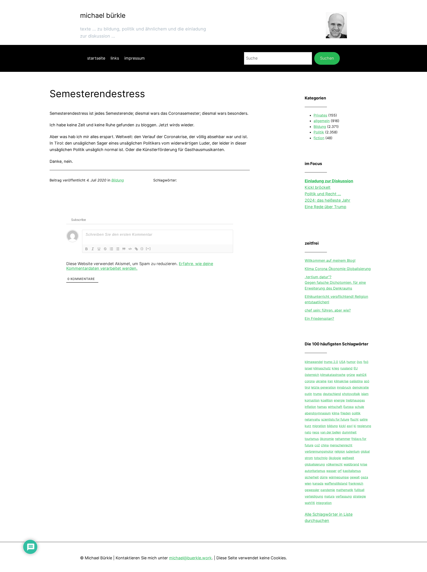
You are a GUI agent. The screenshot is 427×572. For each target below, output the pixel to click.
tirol (307, 387)
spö (366, 381)
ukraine (321, 381)
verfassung (344, 496)
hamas (322, 407)
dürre (324, 477)
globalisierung (315, 464)
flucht (354, 419)
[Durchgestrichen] (105, 249)
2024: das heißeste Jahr (327, 200)
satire (364, 419)
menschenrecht (341, 445)
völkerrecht (334, 464)
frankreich (355, 483)
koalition (327, 400)
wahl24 (361, 375)
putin (308, 394)
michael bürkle (102, 15)
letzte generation (323, 387)
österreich (312, 375)
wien (308, 483)
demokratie (360, 387)
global (365, 451)
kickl (342, 426)
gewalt (355, 477)
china (325, 445)
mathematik (344, 490)
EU (356, 368)
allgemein (322, 121)
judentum (353, 451)
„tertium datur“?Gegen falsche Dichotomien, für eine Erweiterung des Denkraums (335, 282)
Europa (348, 407)
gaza (364, 477)
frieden (345, 413)
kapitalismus (352, 471)
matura (329, 496)
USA (342, 362)
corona (310, 381)
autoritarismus (315, 471)
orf (340, 471)
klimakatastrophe (332, 375)
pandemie (327, 490)
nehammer (342, 439)
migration (319, 426)
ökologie (335, 458)
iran (330, 381)
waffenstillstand (335, 483)
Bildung (117, 180)
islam (365, 394)
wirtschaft (335, 407)
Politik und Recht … (323, 193)
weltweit (348, 458)
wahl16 (310, 503)
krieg (335, 368)
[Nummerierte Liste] (111, 249)
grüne (350, 375)
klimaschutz (322, 368)
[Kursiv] (93, 249)
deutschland (332, 394)
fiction (319, 138)
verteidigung (314, 496)
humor (351, 362)
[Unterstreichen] (99, 249)
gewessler (312, 490)
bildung (332, 426)
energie (339, 400)
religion (339, 451)
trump (317, 394)
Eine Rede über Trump (325, 206)
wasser (331, 471)
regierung (364, 426)
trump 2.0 (331, 362)
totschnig (321, 458)
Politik (319, 132)
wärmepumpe (339, 477)
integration (324, 503)
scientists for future (335, 419)
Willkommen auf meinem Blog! (330, 260)
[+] (148, 248)
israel (308, 368)
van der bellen (330, 432)
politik (356, 413)
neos (315, 432)
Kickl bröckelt (317, 187)
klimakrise (341, 381)
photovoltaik (351, 394)
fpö (365, 362)
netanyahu (312, 419)
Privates (320, 115)
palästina (356, 381)
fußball (359, 490)
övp (359, 362)
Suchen (327, 58)
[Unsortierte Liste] (118, 249)
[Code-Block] (130, 249)
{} (142, 248)
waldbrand (351, 464)
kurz (308, 426)
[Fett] (86, 249)
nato (308, 432)
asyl (349, 426)
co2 (317, 445)
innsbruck (344, 387)
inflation (310, 407)
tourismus (312, 439)
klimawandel (314, 362)
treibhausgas (355, 400)
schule (359, 407)
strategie (359, 496)
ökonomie (327, 439)
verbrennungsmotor (319, 451)
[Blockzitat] (124, 249)
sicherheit (312, 477)
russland (346, 368)
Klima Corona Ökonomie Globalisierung (338, 268)
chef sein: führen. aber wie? (328, 310)
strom (309, 458)
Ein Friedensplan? (319, 318)
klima (335, 413)
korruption (312, 400)
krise (363, 464)
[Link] (136, 249)
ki (355, 426)
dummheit (349, 432)
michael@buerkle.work (190, 558)
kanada (317, 483)
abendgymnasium (318, 413)
